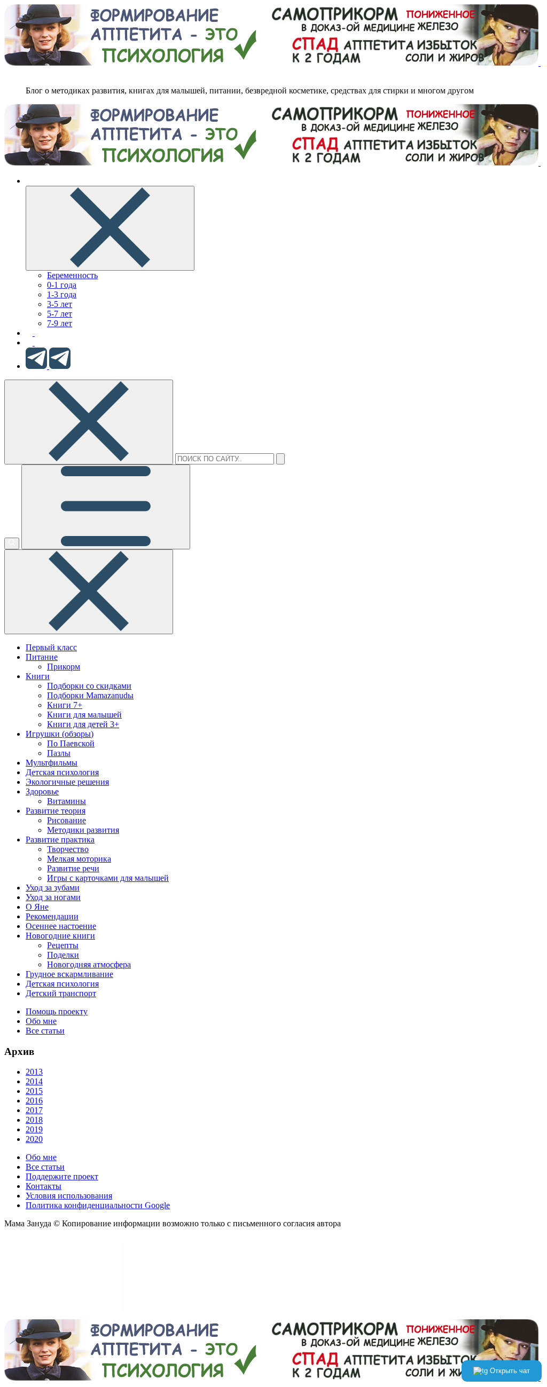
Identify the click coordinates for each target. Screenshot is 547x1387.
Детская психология (62, 772)
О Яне (37, 906)
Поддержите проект (62, 1176)
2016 (34, 1100)
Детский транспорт (61, 993)
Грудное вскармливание (69, 974)
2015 (34, 1091)
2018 (34, 1119)
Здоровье (42, 791)
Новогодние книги (60, 935)
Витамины (66, 801)
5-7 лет (59, 313)
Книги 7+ (64, 705)
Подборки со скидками (89, 685)
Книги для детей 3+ (83, 724)
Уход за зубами (53, 887)
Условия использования (69, 1195)
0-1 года (61, 284)
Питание (42, 656)
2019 (34, 1129)
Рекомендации (52, 916)
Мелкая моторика (79, 858)
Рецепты (63, 945)
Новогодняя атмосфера (89, 964)
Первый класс (51, 647)
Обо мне (41, 1021)
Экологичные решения (67, 781)
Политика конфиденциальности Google (98, 1205)
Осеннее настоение (61, 926)
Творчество (68, 849)
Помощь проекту (57, 1011)
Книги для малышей (84, 714)
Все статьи (45, 1030)
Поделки (63, 954)
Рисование (66, 820)
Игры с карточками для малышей (108, 877)
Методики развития (83, 829)
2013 (34, 1071)
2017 (34, 1110)
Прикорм (63, 666)
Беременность (72, 275)
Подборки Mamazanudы (90, 695)
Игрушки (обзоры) (59, 733)
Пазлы (59, 753)
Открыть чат (509, 1371)
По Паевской (71, 743)
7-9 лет (59, 323)
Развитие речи (73, 868)
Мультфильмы (51, 762)
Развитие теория (55, 810)
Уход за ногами (53, 897)
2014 (34, 1081)
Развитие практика (60, 839)
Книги (38, 676)
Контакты (43, 1186)
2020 (34, 1139)
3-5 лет (59, 304)
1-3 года (61, 294)
